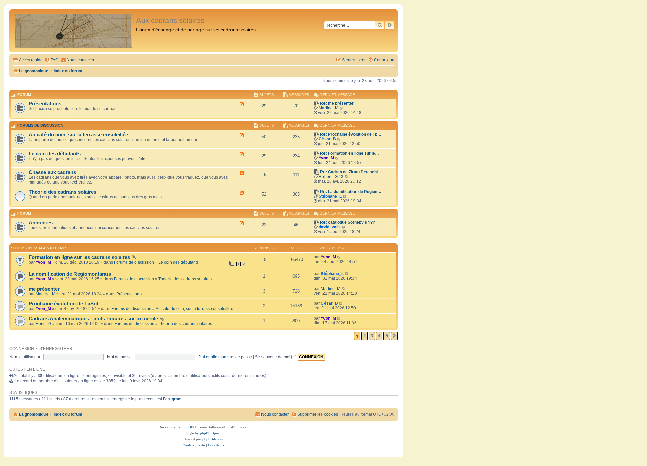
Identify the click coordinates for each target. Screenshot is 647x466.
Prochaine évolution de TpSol (63, 303)
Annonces (41, 222)
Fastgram (172, 399)
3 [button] (372, 335)
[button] (394, 336)
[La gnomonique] (73, 31)
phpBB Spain (210, 433)
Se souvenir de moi (273, 357)
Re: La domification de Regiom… (351, 191)
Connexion (21, 349)
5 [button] (387, 335)
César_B (327, 139)
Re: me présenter (337, 103)
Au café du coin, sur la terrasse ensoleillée (78, 134)
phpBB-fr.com (212, 439)
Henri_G (43, 323)
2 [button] (364, 335)
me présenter (44, 289)
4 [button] (379, 335)
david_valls (330, 227)
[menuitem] (51, 60)
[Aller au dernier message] (339, 257)
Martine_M (328, 108)
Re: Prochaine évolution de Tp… (350, 134)
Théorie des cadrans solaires (62, 192)
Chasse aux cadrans (52, 172)
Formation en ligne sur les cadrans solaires (79, 257)
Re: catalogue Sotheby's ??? (347, 222)
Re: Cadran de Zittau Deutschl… (351, 172)
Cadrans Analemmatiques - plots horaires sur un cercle (93, 318)
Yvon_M (326, 158)
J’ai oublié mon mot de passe (225, 357)
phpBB (188, 427)
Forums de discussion (40, 126)
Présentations (45, 103)
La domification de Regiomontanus (70, 274)
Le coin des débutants (55, 153)
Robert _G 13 (331, 176)
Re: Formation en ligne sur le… (349, 153)
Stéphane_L (330, 196)
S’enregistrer (55, 349)
